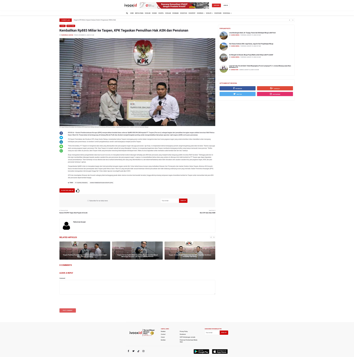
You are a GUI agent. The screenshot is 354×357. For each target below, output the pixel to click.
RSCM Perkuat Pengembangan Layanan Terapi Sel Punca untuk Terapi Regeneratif (98, 20)
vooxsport (192, 13)
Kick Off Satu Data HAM (207, 213)
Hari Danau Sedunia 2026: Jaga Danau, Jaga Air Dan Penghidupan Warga (251, 44)
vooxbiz (154, 13)
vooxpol (161, 13)
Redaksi (163, 331)
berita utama (139, 13)
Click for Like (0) (67, 190)
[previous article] (293, 20)
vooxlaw (168, 13)
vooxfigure (217, 13)
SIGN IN (226, 5)
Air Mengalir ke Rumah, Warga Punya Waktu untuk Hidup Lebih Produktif (251, 55)
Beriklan (163, 340)
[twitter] (133, 351)
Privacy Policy (184, 331)
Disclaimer (183, 334)
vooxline (147, 13)
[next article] (289, 20)
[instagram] (143, 351)
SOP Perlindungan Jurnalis (187, 337)
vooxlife (208, 13)
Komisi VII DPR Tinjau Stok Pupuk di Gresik (73, 213)
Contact (163, 334)
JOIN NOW (216, 5)
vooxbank (175, 13)
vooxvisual (226, 13)
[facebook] (128, 351)
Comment (62, 278)
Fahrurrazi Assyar (67, 35)
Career (163, 337)
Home (132, 13)
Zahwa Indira (235, 35)
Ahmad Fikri (234, 69)
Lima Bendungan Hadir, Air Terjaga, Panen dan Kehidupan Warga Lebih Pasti (252, 32)
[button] (61, 133)
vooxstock (183, 13)
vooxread (200, 13)
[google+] (138, 351)
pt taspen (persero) (81, 182)
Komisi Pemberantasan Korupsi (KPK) (101, 182)
